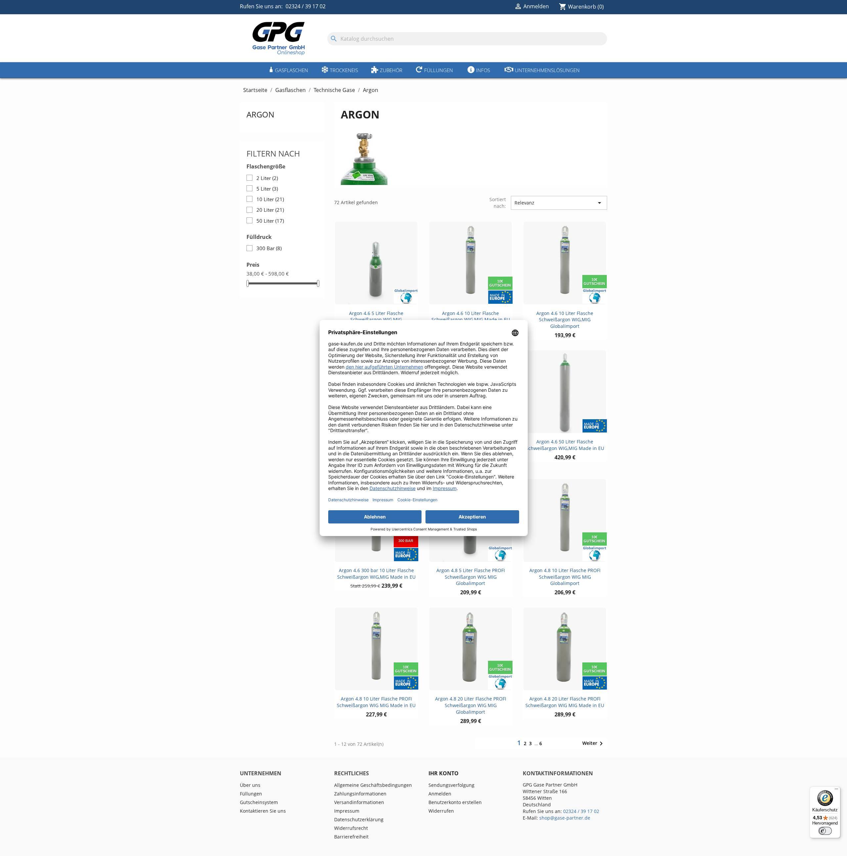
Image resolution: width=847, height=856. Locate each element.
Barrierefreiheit (351, 836)
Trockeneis (344, 70)
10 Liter (270, 199)
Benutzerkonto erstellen (455, 802)
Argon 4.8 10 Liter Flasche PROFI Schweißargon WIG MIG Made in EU (376, 702)
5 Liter (267, 188)
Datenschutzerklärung (358, 819)
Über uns (250, 785)
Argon (260, 114)
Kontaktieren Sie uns (263, 811)
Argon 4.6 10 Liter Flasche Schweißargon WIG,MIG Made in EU (470, 316)
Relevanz (558, 203)
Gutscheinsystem (259, 802)
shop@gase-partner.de (564, 818)
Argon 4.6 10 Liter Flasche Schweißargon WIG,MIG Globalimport (564, 320)
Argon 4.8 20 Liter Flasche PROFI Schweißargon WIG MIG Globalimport (470, 705)
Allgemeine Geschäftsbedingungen (373, 785)
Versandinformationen (359, 802)
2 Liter (267, 178)
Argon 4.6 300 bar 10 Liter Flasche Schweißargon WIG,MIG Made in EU (376, 573)
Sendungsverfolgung (451, 785)
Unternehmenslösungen (547, 70)
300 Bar (269, 248)
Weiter (593, 743)
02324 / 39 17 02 (306, 6)
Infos (483, 70)
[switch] (825, 831)
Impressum (346, 811)
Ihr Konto (443, 773)
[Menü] (836, 790)
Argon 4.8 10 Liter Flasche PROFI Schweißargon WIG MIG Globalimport (565, 577)
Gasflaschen (291, 70)
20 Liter (270, 209)
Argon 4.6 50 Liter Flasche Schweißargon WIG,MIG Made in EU (565, 444)
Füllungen (438, 70)
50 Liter (270, 220)
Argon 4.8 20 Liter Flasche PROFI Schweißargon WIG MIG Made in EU (564, 702)
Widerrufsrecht (351, 828)
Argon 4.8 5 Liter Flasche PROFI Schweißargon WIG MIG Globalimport (470, 577)
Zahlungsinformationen (360, 793)
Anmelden (439, 793)
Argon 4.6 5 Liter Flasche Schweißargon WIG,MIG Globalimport (376, 320)
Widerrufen (441, 811)
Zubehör (391, 70)
